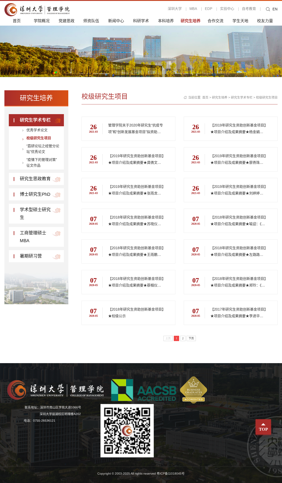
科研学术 (141, 20)
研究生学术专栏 (35, 120)
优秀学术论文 (37, 130)
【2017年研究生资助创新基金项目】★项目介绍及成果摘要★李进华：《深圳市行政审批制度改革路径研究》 (238, 313)
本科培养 (166, 20)
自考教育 (249, 9)
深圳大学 (175, 9)
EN (275, 9)
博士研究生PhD (35, 194)
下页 (191, 338)
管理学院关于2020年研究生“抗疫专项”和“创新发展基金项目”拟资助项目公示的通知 (135, 129)
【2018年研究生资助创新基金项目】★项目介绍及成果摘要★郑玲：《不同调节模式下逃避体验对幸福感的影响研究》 (238, 283)
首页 (17, 20)
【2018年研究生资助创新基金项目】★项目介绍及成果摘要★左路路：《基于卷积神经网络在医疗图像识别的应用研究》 (238, 252)
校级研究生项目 (38, 138)
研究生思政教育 (35, 178)
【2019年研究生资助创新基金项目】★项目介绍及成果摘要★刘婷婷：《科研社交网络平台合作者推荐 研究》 (238, 191)
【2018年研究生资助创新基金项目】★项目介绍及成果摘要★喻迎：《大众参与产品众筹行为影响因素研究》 (238, 221)
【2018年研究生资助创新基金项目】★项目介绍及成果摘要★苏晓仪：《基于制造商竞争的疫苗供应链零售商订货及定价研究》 (136, 221)
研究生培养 (190, 20)
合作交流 (215, 20)
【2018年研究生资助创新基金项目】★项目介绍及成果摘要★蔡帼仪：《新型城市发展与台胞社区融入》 (136, 283)
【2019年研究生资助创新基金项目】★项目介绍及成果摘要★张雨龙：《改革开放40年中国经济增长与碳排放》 (136, 191)
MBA (193, 9)
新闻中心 (116, 20)
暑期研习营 (31, 256)
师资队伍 (91, 20)
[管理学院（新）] (37, 9)
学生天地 (240, 20)
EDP (208, 9)
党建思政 (66, 20)
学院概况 (42, 20)
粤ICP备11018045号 (171, 473)
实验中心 (227, 9)
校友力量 (265, 20)
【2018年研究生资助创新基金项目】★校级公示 (136, 313)
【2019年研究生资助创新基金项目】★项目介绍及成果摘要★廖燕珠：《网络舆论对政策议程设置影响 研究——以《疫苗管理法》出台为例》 (238, 160)
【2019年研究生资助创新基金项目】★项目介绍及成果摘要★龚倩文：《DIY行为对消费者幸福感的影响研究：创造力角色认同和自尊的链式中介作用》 (136, 160)
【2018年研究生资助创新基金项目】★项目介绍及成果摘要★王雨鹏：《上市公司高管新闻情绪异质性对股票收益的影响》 (136, 252)
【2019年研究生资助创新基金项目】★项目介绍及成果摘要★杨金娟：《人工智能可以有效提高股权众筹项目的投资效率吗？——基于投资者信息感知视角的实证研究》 (238, 129)
